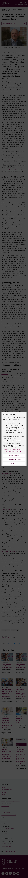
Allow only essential (14, 455)
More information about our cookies (12, 449)
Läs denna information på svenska (12, 451)
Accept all (14, 463)
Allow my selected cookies (14, 459)
